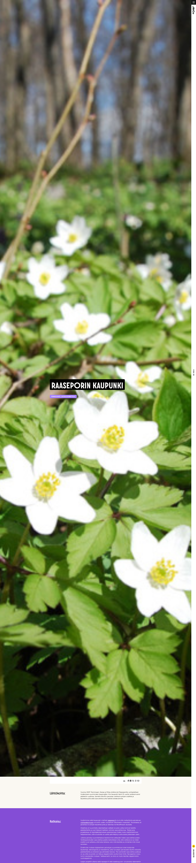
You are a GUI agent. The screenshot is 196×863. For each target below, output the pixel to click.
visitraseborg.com (87, 822)
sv (194, 374)
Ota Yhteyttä (194, 853)
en (194, 372)
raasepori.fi (112, 820)
